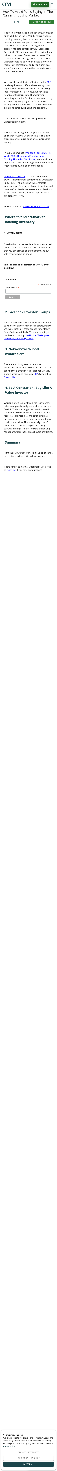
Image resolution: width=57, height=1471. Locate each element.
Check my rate (40, 4)
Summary (12, 442)
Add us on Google (43, 22)
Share (16, 22)
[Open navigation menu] (52, 4)
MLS (49, 82)
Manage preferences (28, 1452)
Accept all (28, 1464)
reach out (11, 469)
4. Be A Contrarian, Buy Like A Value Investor (28, 390)
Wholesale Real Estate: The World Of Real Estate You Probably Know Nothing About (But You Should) (28, 156)
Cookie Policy (9, 1446)
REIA (36, 373)
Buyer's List (10, 377)
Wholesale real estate (14, 176)
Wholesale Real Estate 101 (36, 206)
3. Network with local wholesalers (22, 351)
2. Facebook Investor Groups (27, 312)
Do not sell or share (29, 1458)
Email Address (12, 287)
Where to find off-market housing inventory (25, 219)
